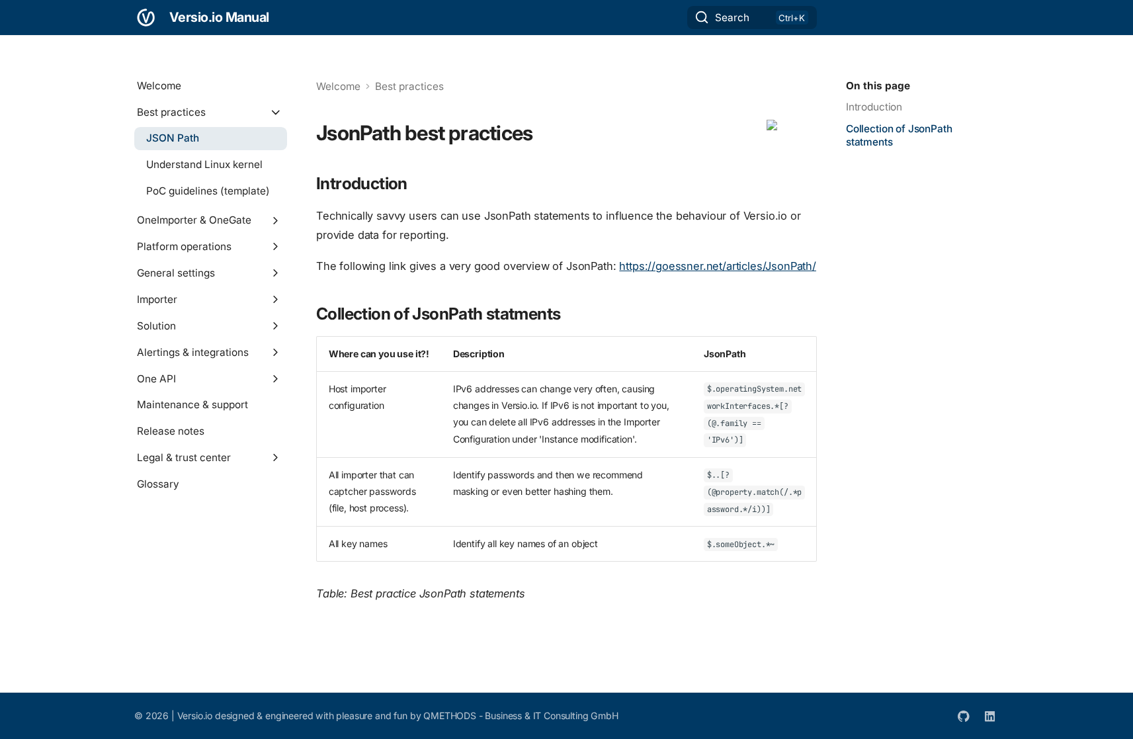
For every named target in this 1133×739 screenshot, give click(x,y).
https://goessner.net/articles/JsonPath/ (717, 266)
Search (732, 17)
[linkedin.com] (989, 715)
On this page (878, 85)
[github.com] (964, 715)
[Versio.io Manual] (146, 17)
